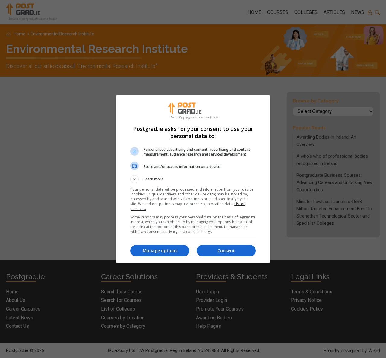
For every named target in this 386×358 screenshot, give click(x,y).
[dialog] (193, 179)
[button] (193, 179)
